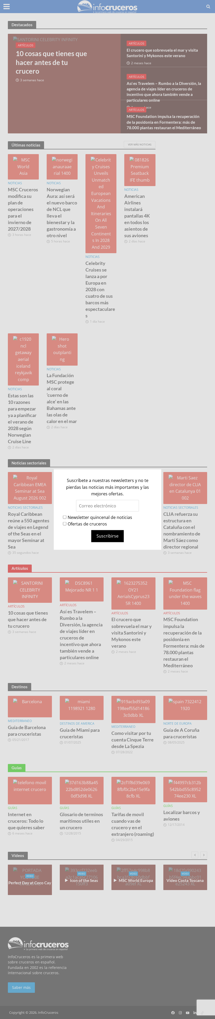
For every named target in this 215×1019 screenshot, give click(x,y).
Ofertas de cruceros (87, 524)
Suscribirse (107, 536)
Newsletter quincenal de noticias (100, 517)
